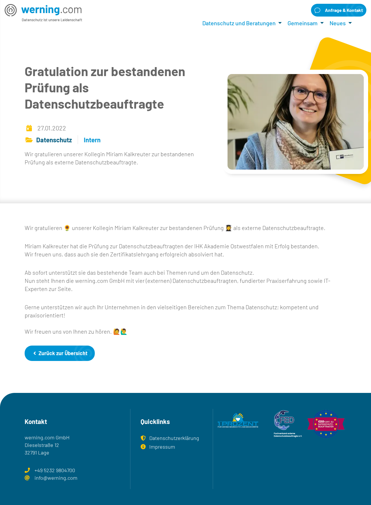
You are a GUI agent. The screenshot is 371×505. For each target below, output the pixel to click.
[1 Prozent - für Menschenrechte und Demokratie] (238, 424)
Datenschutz (54, 139)
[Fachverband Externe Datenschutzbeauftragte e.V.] (282, 424)
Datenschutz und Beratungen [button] (239, 22)
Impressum (162, 446)
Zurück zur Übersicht (62, 353)
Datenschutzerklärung (174, 438)
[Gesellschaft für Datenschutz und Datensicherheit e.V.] (326, 424)
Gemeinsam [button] (303, 22)
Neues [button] (338, 22)
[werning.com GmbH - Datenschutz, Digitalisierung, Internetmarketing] (43, 10)
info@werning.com (55, 478)
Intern (92, 139)
